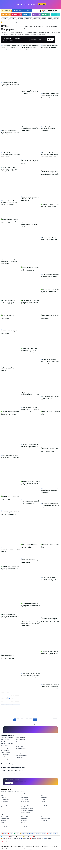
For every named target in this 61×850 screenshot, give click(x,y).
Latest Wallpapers (5, 801)
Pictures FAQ (24, 820)
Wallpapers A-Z (4, 816)
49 (30, 720)
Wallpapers (4, 14)
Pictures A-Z (4, 820)
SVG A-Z (3, 822)
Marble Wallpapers (5, 745)
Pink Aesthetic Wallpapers (27, 808)
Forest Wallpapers (25, 806)
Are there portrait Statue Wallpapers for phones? (14, 774)
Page (51, 720)
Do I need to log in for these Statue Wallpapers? (14, 767)
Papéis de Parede (38, 836)
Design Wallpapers (20, 737)
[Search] (54, 10)
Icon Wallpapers (19, 757)
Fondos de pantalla (7, 838)
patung (43, 833)
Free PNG (44, 14)
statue (4, 833)
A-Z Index (3, 795)
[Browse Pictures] (30, 14)
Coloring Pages (54, 14)
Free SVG (35, 14)
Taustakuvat (48, 838)
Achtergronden (17, 838)
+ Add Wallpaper (17, 10)
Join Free (28, 10)
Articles (2, 806)
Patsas (56, 833)
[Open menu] (58, 10)
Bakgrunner (40, 838)
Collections (3, 797)
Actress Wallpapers (25, 812)
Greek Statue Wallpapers (7, 737)
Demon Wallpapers (5, 750)
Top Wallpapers (4, 803)
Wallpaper (20, 836)
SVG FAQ (23, 822)
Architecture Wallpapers (21, 741)
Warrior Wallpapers (20, 739)
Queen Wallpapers (5, 752)
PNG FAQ (23, 824)
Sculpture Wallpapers (21, 748)
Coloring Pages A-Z (5, 826)
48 (27, 720)
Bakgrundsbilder (28, 836)
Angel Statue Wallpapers (7, 743)
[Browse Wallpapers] (9, 14)
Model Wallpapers (20, 750)
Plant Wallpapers (24, 799)
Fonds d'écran (26, 838)
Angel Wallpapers (5, 748)
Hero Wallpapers (20, 753)
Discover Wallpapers (5, 799)
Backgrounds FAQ (25, 818)
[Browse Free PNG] (49, 14)
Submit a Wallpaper (45, 818)
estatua (23, 833)
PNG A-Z (3, 824)
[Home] (1, 22)
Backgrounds (15, 14)
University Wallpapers (25, 805)
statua (17, 833)
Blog (42, 816)
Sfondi (45, 836)
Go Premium (7, 10)
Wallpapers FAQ (24, 816)
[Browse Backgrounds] (20, 14)
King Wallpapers (20, 746)
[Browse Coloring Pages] (59, 14)
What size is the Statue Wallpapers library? (12, 770)
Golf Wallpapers (24, 803)
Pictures (25, 14)
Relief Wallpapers (20, 744)
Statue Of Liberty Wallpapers (5, 740)
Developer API (44, 820)
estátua (10, 833)
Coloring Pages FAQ (25, 826)
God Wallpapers (5, 754)
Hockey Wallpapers (25, 795)
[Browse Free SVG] (39, 14)
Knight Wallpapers (5, 756)
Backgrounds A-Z (5, 818)
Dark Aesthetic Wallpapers (27, 810)
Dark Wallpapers (24, 797)
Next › (35, 720)
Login (37, 10)
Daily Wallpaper (4, 805)
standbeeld (30, 833)
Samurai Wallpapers (6, 759)
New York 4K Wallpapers (21, 755)
